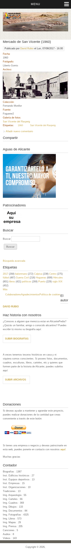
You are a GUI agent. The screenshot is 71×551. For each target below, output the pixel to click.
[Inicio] (35, 30)
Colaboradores (13, 294)
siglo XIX (57, 281)
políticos (26, 281)
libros (12, 281)
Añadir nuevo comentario (19, 131)
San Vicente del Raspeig (16, 121)
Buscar (7, 238)
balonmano (21, 273)
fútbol (6, 277)
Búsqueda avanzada (14, 260)
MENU (35, 4)
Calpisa (38, 273)
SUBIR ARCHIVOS (15, 379)
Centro (52, 273)
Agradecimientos (30, 294)
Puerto (41, 281)
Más (5, 289)
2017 (5, 273)
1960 (20, 125)
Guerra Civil (22, 277)
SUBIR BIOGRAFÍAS (17, 338)
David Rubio (27, 48)
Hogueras (41, 277)
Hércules (58, 277)
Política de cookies (49, 294)
